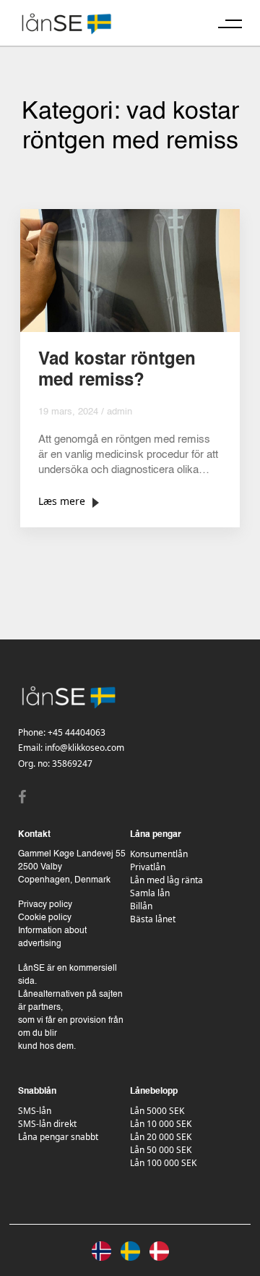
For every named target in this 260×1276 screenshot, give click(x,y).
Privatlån (147, 867)
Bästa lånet (153, 919)
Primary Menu (230, 23)
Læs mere (61, 501)
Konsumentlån (159, 854)
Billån (141, 906)
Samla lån (150, 893)
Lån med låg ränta (166, 880)
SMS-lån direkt (47, 1124)
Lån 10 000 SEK (160, 1124)
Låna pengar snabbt (58, 1137)
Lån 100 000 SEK (163, 1163)
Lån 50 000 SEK (160, 1150)
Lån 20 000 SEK (160, 1137)
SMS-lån (34, 1111)
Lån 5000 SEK (157, 1111)
